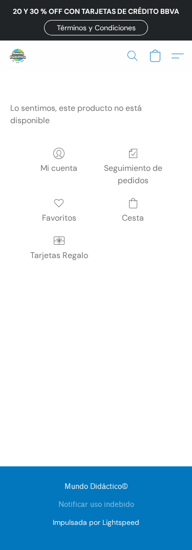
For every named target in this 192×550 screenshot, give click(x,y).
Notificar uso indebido (96, 504)
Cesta (133, 217)
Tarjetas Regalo (59, 255)
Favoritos (59, 217)
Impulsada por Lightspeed (96, 522)
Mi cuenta (58, 168)
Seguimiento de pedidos (133, 174)
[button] (96, 27)
